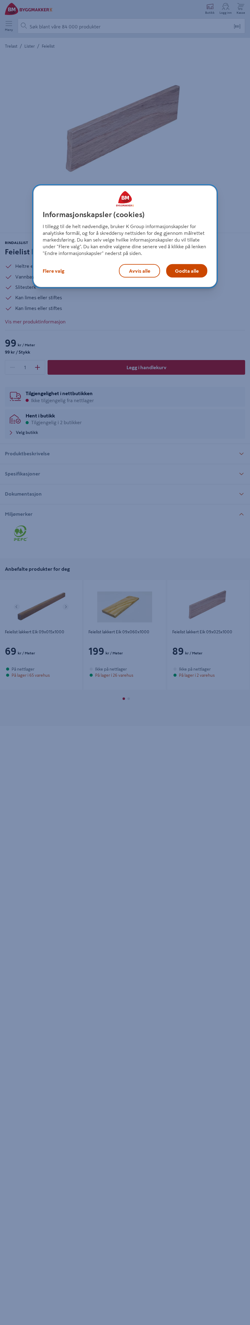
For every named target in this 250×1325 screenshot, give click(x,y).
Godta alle (187, 270)
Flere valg (53, 270)
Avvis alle (139, 270)
